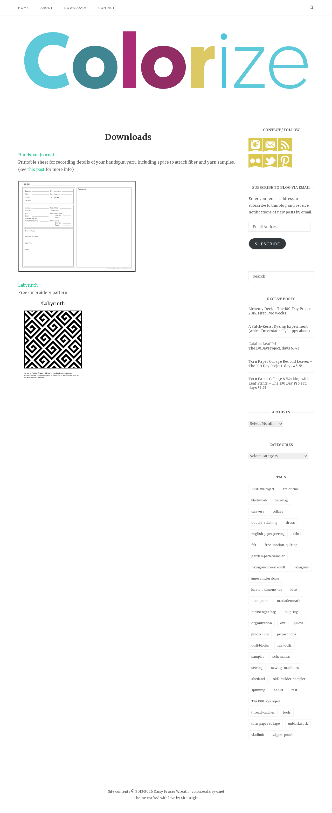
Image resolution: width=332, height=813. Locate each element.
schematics (281, 657)
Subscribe (267, 243)
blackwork (259, 500)
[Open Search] (311, 7)
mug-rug (291, 612)
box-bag (281, 500)
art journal (290, 489)
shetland (258, 679)
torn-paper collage (265, 723)
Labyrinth (28, 285)
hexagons (301, 567)
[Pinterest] (285, 166)
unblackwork (298, 723)
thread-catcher (263, 712)
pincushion (260, 634)
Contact (106, 8)
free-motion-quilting (281, 545)
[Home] (166, 87)
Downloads (75, 8)
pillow (298, 623)
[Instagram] (255, 150)
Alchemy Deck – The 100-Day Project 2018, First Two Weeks (280, 311)
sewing (257, 668)
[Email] (270, 150)
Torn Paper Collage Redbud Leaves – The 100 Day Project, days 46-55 (280, 363)
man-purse (259, 601)
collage (278, 511)
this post (36, 169)
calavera (257, 511)
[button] (166, 60)
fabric (297, 534)
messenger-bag (263, 612)
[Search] (308, 274)
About (46, 8)
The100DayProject (265, 701)
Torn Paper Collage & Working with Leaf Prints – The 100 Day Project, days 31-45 (278, 383)
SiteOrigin (189, 798)
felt (253, 545)
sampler (257, 657)
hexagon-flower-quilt (268, 567)
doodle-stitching (264, 523)
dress (290, 523)
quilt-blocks (260, 645)
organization (261, 623)
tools (287, 712)
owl (283, 623)
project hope (286, 634)
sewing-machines (285, 668)
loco (293, 590)
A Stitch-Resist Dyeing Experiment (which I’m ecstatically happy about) (279, 328)
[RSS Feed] (285, 150)
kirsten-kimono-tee (266, 590)
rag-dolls (284, 645)
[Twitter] (270, 166)
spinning (258, 690)
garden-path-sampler (268, 556)
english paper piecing (268, 534)
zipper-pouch (283, 735)
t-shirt (278, 690)
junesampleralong (265, 578)
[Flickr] (255, 166)
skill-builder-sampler (289, 679)
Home (23, 8)
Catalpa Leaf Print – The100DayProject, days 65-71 (273, 346)
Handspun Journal (36, 154)
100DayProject (262, 489)
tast (294, 690)
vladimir (258, 735)
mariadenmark (288, 601)
